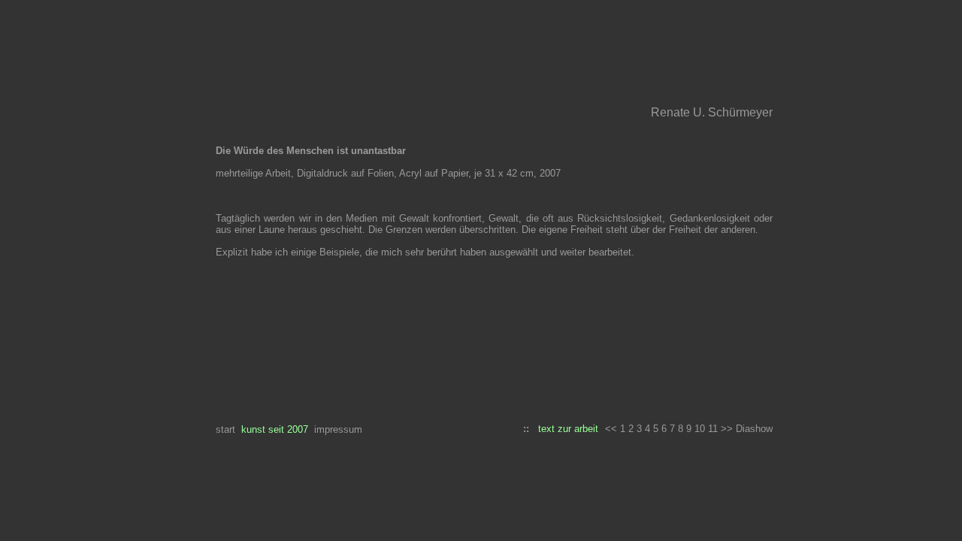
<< (611, 428)
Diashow (754, 428)
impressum (338, 429)
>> (728, 428)
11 (713, 428)
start (225, 429)
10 (699, 428)
